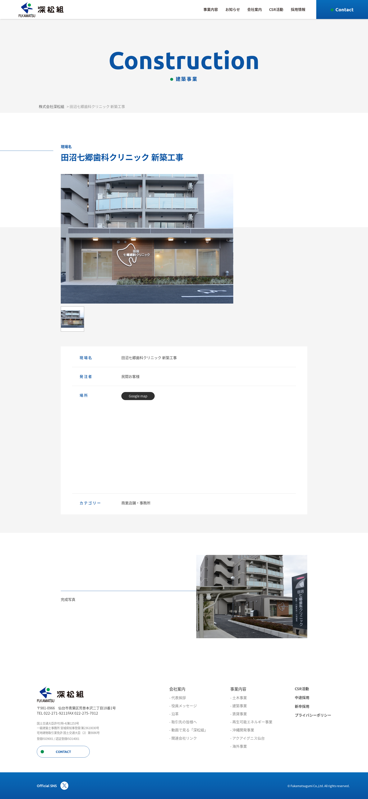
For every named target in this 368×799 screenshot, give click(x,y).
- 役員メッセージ (183, 706)
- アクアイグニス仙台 (247, 738)
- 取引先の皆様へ (183, 722)
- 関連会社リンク (183, 738)
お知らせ (232, 9)
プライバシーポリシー (313, 715)
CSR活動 (276, 9)
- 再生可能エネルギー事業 (251, 722)
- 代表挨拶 (177, 698)
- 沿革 (174, 714)
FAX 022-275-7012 (82, 713)
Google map (138, 396)
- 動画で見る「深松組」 (188, 730)
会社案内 (254, 9)
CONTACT (63, 752)
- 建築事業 (238, 706)
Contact (344, 9)
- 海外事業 (238, 746)
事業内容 (210, 9)
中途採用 (302, 697)
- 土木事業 (238, 698)
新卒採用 (302, 706)
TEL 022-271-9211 (52, 713)
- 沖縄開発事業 (242, 730)
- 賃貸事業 (238, 714)
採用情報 (298, 9)
